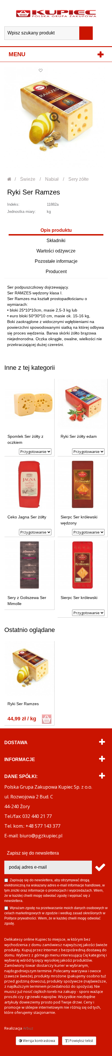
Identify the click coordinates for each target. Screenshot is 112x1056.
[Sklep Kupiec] (56, 13)
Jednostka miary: (21, 211)
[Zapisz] (100, 867)
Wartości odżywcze (56, 250)
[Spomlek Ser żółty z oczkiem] (29, 404)
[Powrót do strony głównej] (9, 179)
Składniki (56, 240)
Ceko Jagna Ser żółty (26, 517)
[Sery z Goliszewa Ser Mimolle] (29, 565)
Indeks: (13, 204)
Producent (56, 271)
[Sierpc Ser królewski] (82, 565)
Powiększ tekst (81, 1040)
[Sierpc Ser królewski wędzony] (82, 484)
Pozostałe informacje (56, 261)
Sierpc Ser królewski (79, 597)
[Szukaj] (86, 33)
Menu (17, 54)
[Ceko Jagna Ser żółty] (29, 484)
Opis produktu (56, 230)
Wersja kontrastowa (38, 1040)
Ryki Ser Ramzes (23, 703)
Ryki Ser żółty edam (79, 436)
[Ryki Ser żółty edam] (82, 404)
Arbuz (28, 1028)
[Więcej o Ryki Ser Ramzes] (29, 668)
